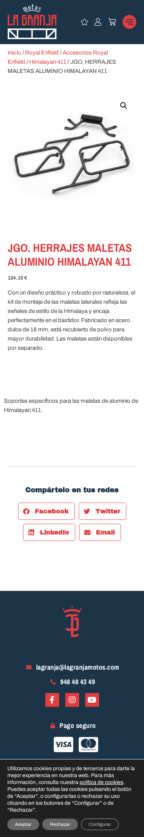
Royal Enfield (42, 53)
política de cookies (101, 782)
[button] (124, 105)
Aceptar (23, 824)
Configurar (100, 824)
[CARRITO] (112, 21)
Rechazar (60, 824)
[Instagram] (72, 700)
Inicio (14, 53)
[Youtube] (92, 700)
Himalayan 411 (47, 62)
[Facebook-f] (52, 700)
